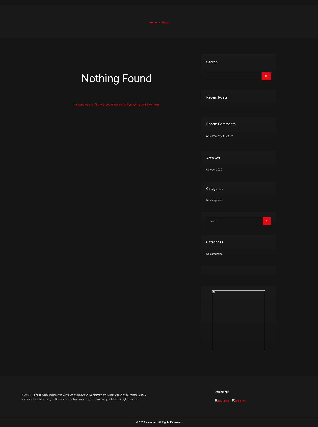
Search (212, 62)
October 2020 (214, 169)
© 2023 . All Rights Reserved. (159, 422)
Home (153, 22)
